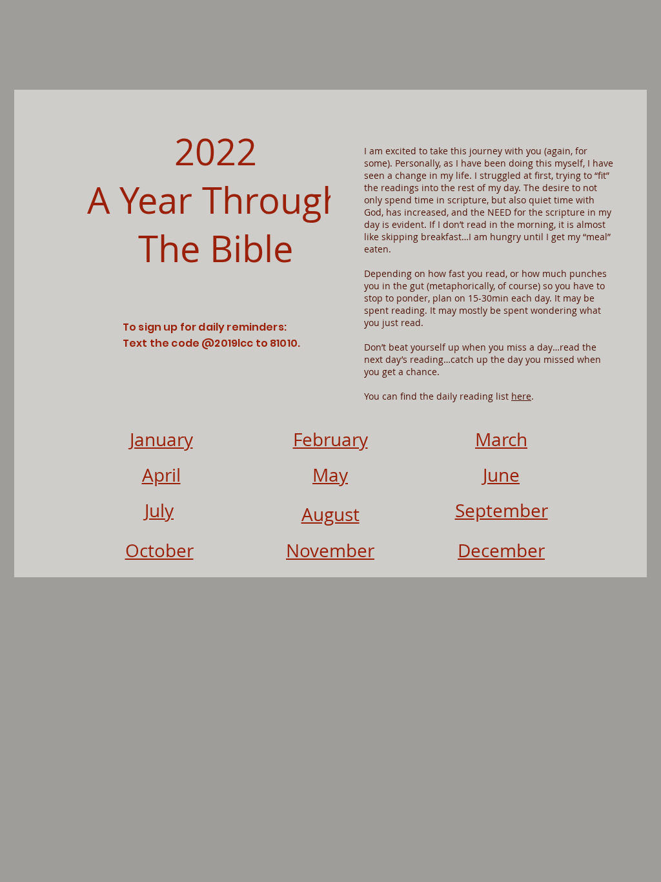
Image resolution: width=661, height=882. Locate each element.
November (330, 550)
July (159, 510)
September (501, 510)
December (501, 550)
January (161, 439)
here (521, 396)
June (501, 475)
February (330, 439)
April (161, 475)
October (159, 550)
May (330, 475)
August (330, 514)
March (501, 439)
